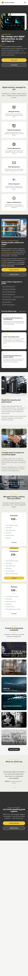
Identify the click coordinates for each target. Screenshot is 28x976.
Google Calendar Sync (6, 302)
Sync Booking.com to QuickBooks (8, 289)
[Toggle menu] (25, 2)
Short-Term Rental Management (8, 304)
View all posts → (23, 311)
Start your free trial (14, 269)
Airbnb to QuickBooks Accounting (8, 291)
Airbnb (2, 252)
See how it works (14, 274)
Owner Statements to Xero (18, 297)
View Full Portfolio (14, 749)
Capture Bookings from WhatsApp (9, 299)
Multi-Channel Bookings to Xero (8, 294)
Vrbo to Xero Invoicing (6, 297)
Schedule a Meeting (14, 823)
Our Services (14, 65)
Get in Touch (14, 60)
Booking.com (8, 252)
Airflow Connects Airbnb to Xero (8, 286)
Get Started (14, 542)
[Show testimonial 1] (13, 787)
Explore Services (14, 828)
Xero (23, 260)
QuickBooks (4, 262)
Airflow (14, 250)
